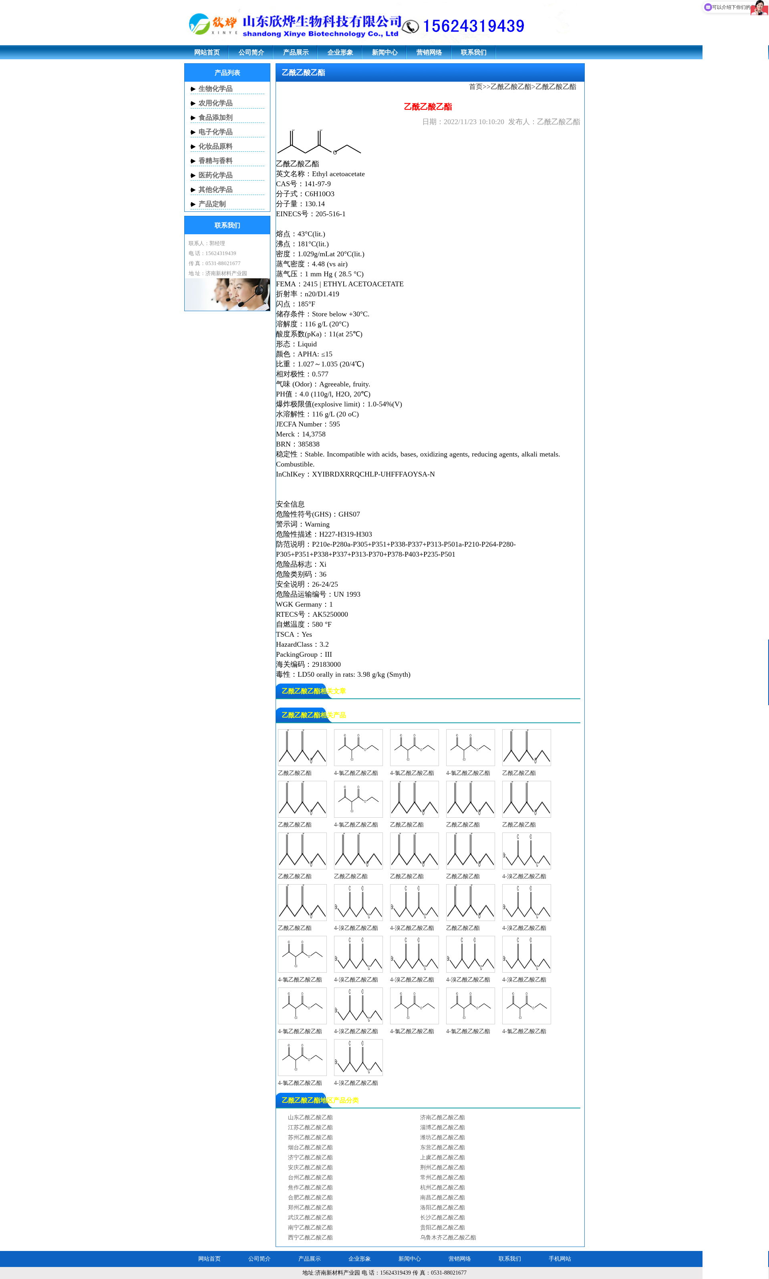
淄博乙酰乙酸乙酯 (442, 1127)
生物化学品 (216, 89)
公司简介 (251, 52)
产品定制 (212, 204)
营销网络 (429, 52)
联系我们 (474, 52)
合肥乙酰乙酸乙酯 (310, 1198)
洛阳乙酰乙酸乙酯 (442, 1208)
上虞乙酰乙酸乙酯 (442, 1157)
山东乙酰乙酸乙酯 (310, 1117)
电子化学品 (216, 132)
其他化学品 (216, 189)
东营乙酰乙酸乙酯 (442, 1147)
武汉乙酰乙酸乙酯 (310, 1218)
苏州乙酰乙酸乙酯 (310, 1137)
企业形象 (340, 52)
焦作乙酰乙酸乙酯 (310, 1187)
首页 (476, 86)
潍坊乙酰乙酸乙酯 (442, 1137)
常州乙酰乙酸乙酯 (442, 1177)
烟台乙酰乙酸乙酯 (310, 1147)
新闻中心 (385, 52)
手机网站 (560, 1259)
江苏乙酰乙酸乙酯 (310, 1127)
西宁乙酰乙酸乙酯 (310, 1238)
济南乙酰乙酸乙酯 (442, 1117)
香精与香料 (216, 161)
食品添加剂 (216, 117)
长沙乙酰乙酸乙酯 (442, 1218)
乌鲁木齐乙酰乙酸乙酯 (448, 1238)
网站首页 (207, 52)
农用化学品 (216, 103)
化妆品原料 (216, 146)
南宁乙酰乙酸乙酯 (310, 1228)
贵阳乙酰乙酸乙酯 (442, 1228)
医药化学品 (216, 175)
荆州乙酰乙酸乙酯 (442, 1167)
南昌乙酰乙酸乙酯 (442, 1198)
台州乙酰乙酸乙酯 (310, 1177)
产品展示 (296, 52)
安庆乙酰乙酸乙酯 (310, 1167)
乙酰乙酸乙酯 (511, 86)
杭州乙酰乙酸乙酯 (442, 1187)
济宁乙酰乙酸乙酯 (310, 1157)
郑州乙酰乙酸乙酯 (310, 1208)
